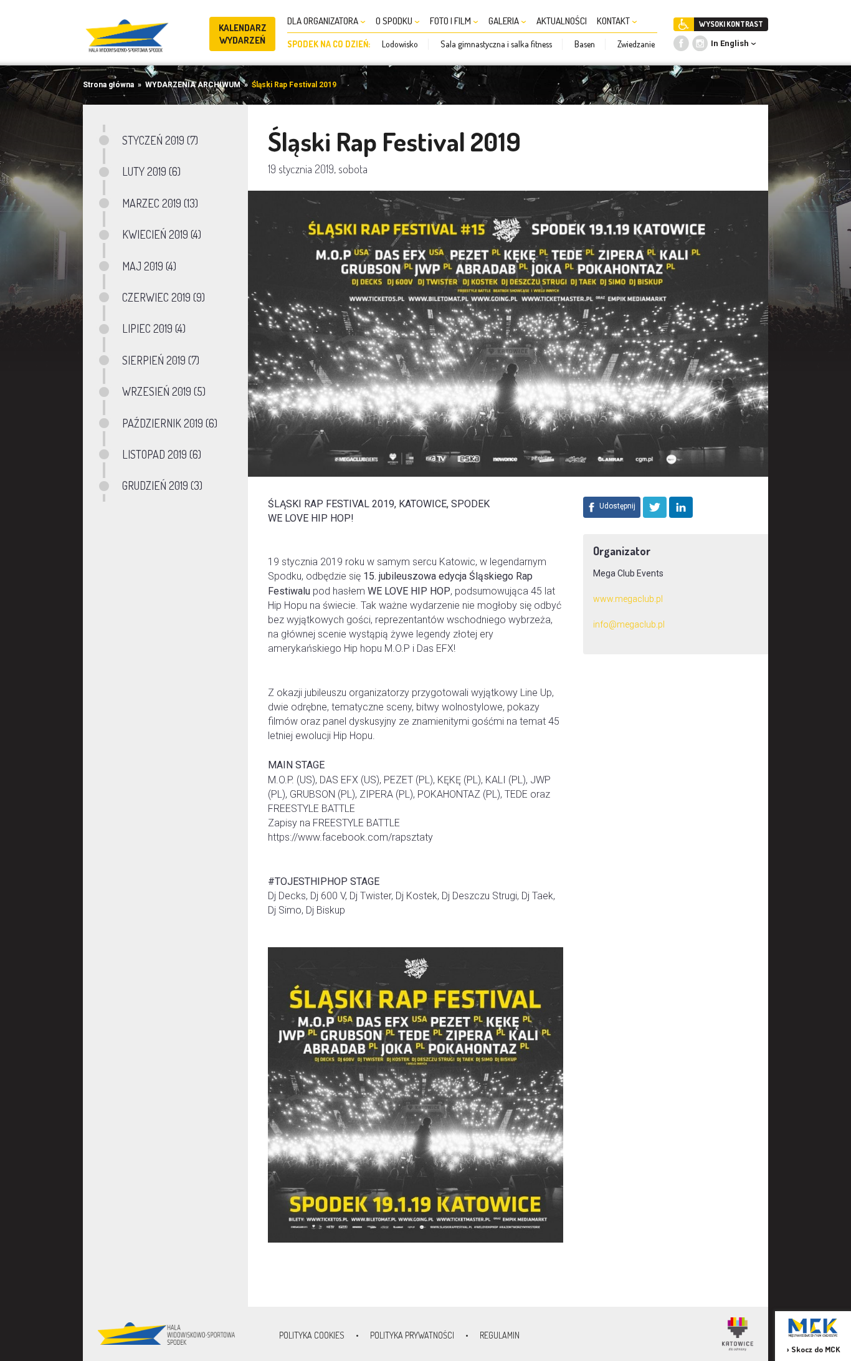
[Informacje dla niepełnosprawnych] (683, 24)
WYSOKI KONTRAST (731, 24)
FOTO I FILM (451, 21)
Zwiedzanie (636, 44)
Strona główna (108, 84)
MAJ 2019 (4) (149, 266)
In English (730, 43)
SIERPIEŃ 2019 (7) (160, 360)
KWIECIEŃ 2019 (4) (161, 234)
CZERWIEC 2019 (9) (163, 297)
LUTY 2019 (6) (151, 171)
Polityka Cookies (312, 1335)
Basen (584, 44)
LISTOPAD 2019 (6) (161, 454)
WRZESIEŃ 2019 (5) (164, 391)
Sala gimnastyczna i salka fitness (496, 44)
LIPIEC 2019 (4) (154, 328)
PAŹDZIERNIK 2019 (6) (169, 423)
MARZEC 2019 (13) (160, 203)
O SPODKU (395, 21)
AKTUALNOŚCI (561, 21)
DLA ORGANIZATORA (323, 21)
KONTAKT (614, 21)
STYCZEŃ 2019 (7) (160, 140)
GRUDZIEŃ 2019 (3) (162, 485)
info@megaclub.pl (629, 624)
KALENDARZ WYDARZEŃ (243, 34)
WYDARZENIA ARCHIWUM (192, 84)
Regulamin (500, 1335)
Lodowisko (400, 44)
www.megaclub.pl (628, 599)
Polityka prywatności (412, 1335)
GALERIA (504, 21)
